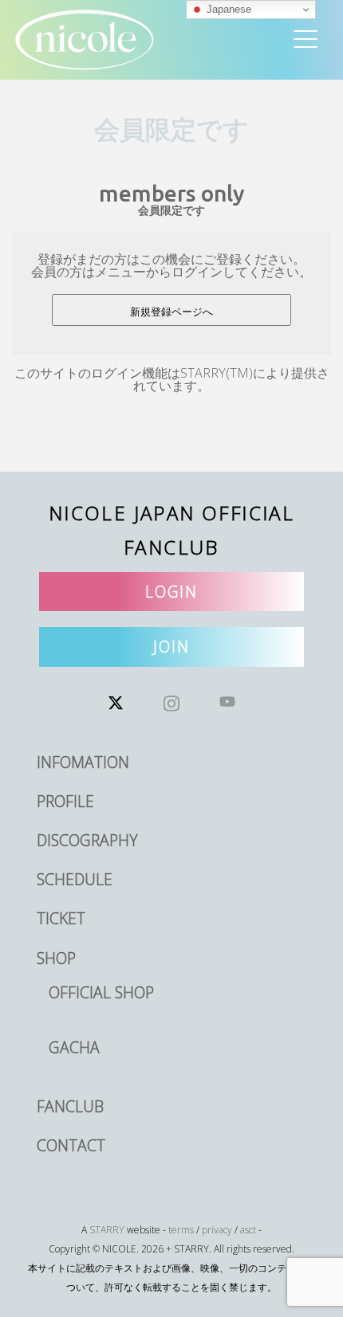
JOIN (171, 646)
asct (248, 1230)
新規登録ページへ (171, 312)
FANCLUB (70, 1106)
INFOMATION (83, 762)
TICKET (61, 918)
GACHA (74, 1047)
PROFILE (65, 801)
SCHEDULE (74, 879)
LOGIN (172, 591)
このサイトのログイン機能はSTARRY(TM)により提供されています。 (171, 379)
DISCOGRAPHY (87, 840)
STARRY (106, 1230)
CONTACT (71, 1145)
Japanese (227, 9)
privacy (217, 1230)
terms (181, 1230)
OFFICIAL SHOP (101, 992)
